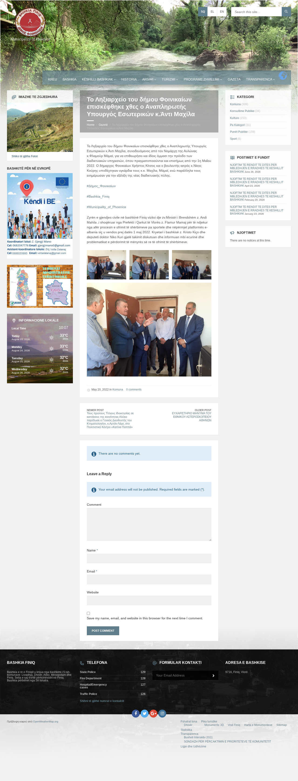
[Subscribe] (213, 675)
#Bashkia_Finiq (98, 196)
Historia (129, 79)
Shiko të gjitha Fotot (25, 156)
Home (91, 124)
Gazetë (103, 124)
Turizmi (168, 79)
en (222, 11)
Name (92, 550)
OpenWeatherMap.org (45, 721)
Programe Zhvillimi (201, 79)
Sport (233, 138)
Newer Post (95, 410)
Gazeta (234, 79)
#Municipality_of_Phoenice (106, 207)
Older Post (203, 410)
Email (92, 571)
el (212, 11)
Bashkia (69, 79)
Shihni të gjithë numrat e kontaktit (102, 701)
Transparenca (259, 79)
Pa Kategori (237, 125)
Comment (94, 504)
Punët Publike (239, 131)
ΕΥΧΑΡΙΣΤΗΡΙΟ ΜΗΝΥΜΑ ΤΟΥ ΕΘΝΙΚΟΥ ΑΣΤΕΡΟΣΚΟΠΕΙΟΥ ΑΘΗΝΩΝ (191, 417)
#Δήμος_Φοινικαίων (101, 186)
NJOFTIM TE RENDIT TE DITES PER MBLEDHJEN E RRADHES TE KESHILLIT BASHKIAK (256, 168)
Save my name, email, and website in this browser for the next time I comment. (145, 618)
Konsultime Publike (242, 111)
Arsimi (147, 79)
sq (203, 11)
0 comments (134, 389)
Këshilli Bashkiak (97, 79)
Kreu (52, 79)
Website (93, 592)
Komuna (117, 389)
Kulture (234, 118)
